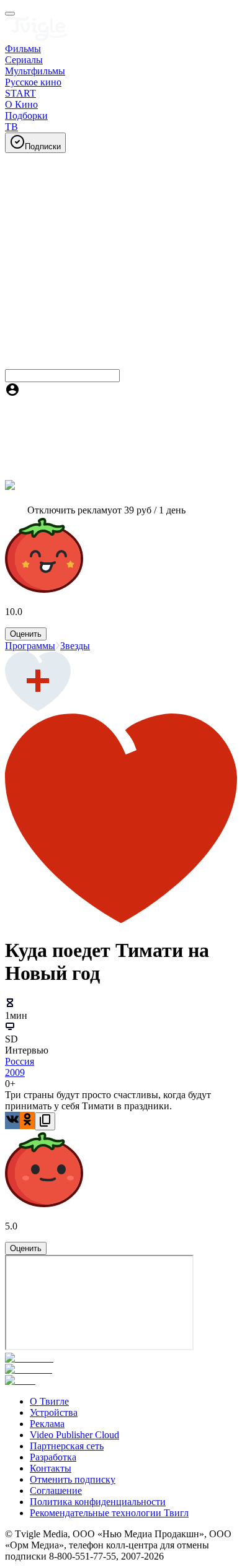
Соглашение (56, 1490)
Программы (30, 645)
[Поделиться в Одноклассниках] (27, 1120)
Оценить (26, 634)
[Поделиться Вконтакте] (12, 1120)
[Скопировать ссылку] (45, 1121)
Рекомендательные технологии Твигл (109, 1513)
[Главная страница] (36, 37)
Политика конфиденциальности (98, 1501)
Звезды (75, 645)
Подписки (43, 146)
